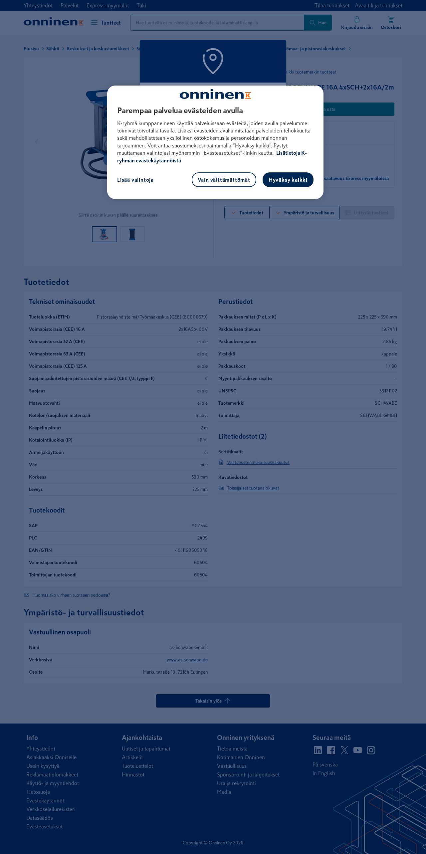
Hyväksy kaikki (288, 179)
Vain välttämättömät (224, 179)
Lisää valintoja (135, 179)
